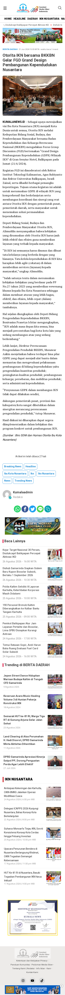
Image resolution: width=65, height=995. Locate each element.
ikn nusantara (46, 473)
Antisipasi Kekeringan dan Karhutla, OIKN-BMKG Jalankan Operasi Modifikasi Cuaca (23, 792)
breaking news (12, 466)
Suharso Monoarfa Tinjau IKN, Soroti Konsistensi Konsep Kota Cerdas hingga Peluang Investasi (23, 832)
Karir (49, 968)
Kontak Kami (32, 972)
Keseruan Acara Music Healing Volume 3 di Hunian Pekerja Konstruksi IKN (21, 699)
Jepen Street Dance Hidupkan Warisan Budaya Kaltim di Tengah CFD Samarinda (23, 679)
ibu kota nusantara (15, 473)
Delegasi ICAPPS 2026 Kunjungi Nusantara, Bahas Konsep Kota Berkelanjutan (21, 812)
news (7, 481)
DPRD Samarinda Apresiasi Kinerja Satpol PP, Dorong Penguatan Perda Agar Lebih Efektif (24, 760)
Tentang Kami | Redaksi (23, 968)
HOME (8, 19)
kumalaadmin (23, 492)
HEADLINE (20, 19)
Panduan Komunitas (20, 964)
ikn (32, 473)
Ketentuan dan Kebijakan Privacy (31, 960)
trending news (23, 481)
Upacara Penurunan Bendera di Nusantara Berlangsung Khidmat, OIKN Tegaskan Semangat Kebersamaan (21, 854)
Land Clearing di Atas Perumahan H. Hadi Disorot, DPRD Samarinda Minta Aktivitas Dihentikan (23, 740)
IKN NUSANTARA (49, 19)
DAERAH (32, 19)
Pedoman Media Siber (42, 964)
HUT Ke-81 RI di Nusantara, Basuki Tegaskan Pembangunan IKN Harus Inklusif (23, 876)
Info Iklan (40, 968)
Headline (30, 466)
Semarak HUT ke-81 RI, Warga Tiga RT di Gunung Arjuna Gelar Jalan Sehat (24, 720)
